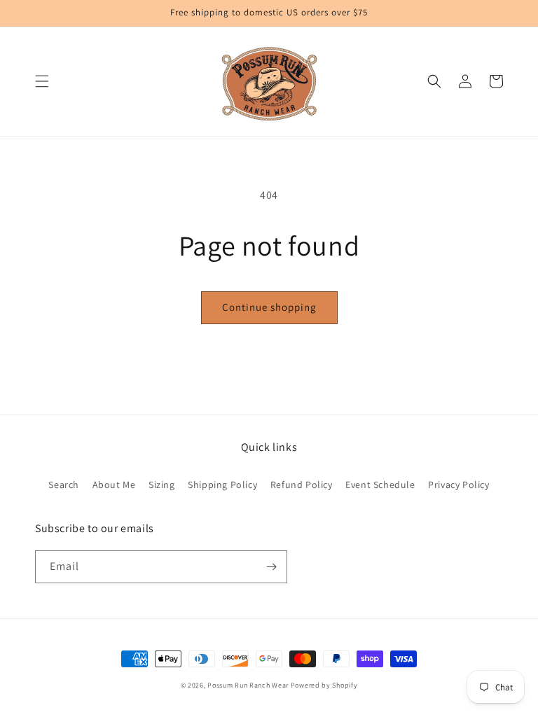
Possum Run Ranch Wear (248, 685)
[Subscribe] (271, 566)
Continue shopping (269, 307)
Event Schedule (380, 484)
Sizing (162, 484)
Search (63, 484)
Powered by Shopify (324, 685)
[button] (42, 81)
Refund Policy (301, 484)
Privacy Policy (458, 484)
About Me (114, 484)
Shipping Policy (222, 484)
